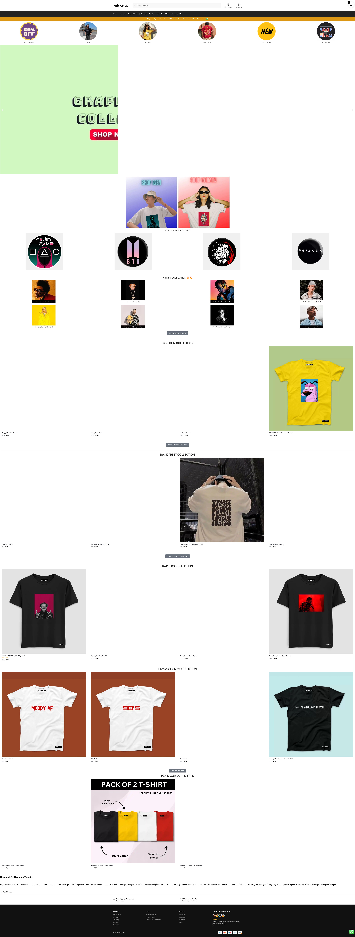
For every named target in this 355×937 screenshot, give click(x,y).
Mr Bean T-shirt (185, 433)
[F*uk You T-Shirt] (44, 500)
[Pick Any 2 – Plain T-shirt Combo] (133, 821)
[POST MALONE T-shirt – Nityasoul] (44, 611)
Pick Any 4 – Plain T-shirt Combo (13, 865)
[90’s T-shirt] (133, 714)
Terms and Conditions (153, 920)
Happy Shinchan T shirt (9, 433)
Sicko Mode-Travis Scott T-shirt (279, 656)
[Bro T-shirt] (222, 714)
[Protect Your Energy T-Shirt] (133, 500)
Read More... (7, 892)
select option (44, 872)
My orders (116, 917)
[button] (2, 110)
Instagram (182, 917)
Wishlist (115, 922)
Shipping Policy (151, 914)
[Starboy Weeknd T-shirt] (133, 611)
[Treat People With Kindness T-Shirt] (222, 500)
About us (116, 925)
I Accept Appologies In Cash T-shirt (281, 759)
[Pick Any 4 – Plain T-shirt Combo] (44, 821)
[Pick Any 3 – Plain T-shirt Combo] (222, 821)
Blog (180, 922)
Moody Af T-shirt (7, 759)
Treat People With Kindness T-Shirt (191, 544)
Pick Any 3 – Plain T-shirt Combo (191, 865)
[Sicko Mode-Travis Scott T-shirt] (311, 611)
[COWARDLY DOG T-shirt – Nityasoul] (311, 388)
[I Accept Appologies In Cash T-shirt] (311, 714)
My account (117, 914)
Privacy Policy (151, 917)
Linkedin (182, 920)
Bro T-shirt (183, 759)
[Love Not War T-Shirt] (311, 500)
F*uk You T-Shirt (7, 544)
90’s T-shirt (94, 759)
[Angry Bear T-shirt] (133, 388)
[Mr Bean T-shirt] (222, 388)
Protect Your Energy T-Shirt (100, 544)
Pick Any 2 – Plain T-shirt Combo (102, 865)
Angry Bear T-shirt (97, 433)
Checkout (239, 7)
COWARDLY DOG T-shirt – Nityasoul (281, 433)
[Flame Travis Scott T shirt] (222, 611)
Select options (43, 439)
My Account (228, 7)
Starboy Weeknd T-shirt (99, 656)
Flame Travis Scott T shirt (188, 656)
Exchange (116, 920)
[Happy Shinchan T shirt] (44, 388)
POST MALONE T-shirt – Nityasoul (13, 656)
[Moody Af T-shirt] (44, 714)
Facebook (182, 914)
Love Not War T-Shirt (276, 544)
